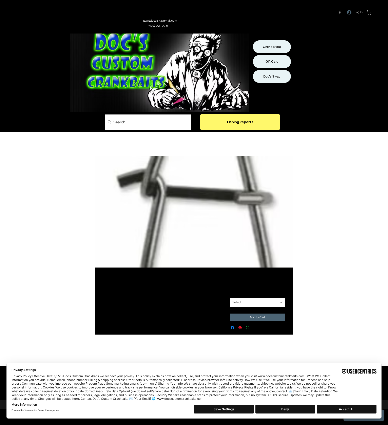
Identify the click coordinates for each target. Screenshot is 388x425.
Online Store (272, 47)
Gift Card (272, 61)
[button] (369, 12)
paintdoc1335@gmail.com (160, 20)
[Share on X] (255, 327)
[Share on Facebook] (232, 327)
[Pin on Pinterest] (240, 327)
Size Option (239, 293)
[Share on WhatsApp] (247, 327)
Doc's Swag (271, 76)
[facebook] (340, 12)
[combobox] (257, 302)
